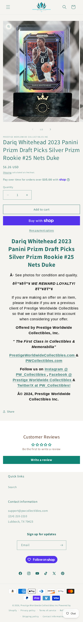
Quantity (8, 187)
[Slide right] (50, 129)
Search (12, 487)
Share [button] (11, 411)
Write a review (41, 460)
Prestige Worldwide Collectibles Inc (39, 605)
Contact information (53, 616)
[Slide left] (32, 129)
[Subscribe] (61, 545)
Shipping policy (30, 616)
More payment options (41, 230)
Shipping (7, 172)
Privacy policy (28, 610)
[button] (8, 7)
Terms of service (47, 610)
